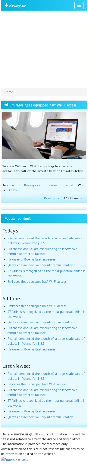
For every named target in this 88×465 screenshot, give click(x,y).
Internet (68, 185)
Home (8, 92)
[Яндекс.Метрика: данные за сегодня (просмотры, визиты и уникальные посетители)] (14, 459)
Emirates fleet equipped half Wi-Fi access (42, 105)
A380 (16, 185)
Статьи (14, 190)
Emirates (51, 185)
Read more (51, 198)
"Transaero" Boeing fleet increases (31, 259)
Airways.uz (17, 5)
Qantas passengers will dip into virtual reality (40, 265)
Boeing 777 (32, 185)
